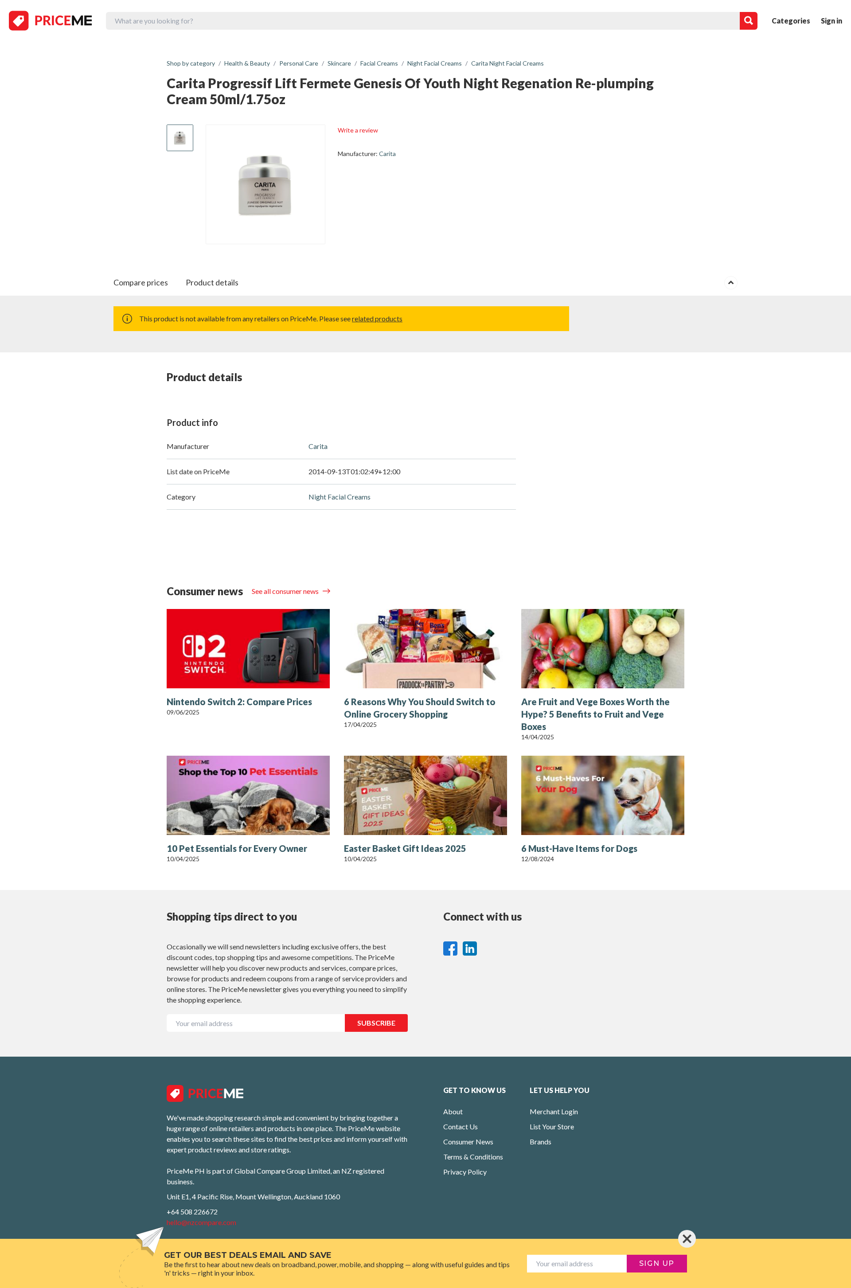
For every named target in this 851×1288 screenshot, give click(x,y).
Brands (540, 1141)
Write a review (358, 130)
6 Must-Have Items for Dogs (579, 848)
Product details (212, 282)
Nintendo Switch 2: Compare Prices (239, 701)
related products (377, 318)
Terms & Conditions (473, 1156)
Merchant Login (554, 1111)
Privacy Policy (465, 1171)
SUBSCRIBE (376, 1023)
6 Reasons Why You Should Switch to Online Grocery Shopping (420, 707)
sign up (657, 1263)
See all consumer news (286, 591)
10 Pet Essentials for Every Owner (237, 848)
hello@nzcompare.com (201, 1222)
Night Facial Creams (339, 496)
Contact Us (460, 1126)
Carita (387, 153)
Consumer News (468, 1141)
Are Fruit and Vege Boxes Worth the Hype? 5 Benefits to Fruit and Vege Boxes (595, 714)
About (453, 1111)
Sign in (831, 20)
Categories (791, 20)
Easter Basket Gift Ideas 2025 (405, 848)
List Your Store (552, 1126)
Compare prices (140, 282)
